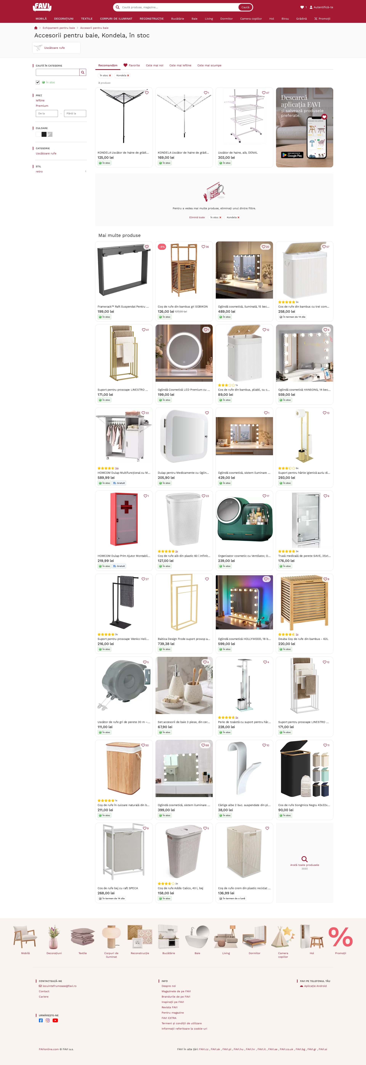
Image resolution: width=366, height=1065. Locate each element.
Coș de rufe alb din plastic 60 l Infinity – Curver (190, 556)
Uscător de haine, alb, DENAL (238, 152)
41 (147, 329)
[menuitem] (41, 18)
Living (226, 953)
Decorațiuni (54, 953)
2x (176, 551)
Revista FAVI (169, 1007)
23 (207, 496)
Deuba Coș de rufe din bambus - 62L (303, 639)
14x (116, 468)
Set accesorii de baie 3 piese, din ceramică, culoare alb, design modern (206, 722)
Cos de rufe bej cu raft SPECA (118, 888)
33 (147, 412)
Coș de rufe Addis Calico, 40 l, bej (180, 888)
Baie (197, 953)
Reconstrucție (140, 953)
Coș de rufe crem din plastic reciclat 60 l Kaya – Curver (255, 888)
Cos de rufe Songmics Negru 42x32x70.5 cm (308, 805)
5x (237, 717)
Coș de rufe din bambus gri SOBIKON (183, 306)
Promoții (340, 953)
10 (267, 745)
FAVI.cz (204, 1049)
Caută (245, 7)
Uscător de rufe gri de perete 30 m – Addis (127, 722)
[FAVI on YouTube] (55, 1020)
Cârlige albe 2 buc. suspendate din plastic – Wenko (252, 805)
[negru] (44, 134)
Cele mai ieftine (180, 65)
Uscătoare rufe (46, 153)
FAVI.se (273, 1049)
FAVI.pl (227, 1049)
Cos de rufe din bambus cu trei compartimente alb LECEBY (318, 306)
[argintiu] (49, 134)
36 (207, 246)
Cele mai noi (154, 65)
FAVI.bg (301, 1049)
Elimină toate (197, 217)
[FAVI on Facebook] (41, 1020)
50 (147, 745)
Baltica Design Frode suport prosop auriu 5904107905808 (196, 639)
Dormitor (254, 953)
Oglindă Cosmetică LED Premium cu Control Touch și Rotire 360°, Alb (204, 389)
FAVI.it (262, 1049)
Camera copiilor (283, 955)
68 (207, 745)
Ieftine (40, 100)
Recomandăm (107, 65)
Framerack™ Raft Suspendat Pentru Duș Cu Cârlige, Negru (137, 306)
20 (267, 246)
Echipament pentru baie (59, 27)
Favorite (134, 65)
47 (267, 92)
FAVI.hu (239, 1049)
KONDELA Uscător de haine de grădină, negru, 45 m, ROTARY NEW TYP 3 (146, 152)
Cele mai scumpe (209, 65)
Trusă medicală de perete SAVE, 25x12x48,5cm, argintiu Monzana (322, 556)
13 (328, 412)
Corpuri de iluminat (111, 955)
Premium (42, 105)
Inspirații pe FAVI (173, 1001)
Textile (83, 953)
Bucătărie (168, 953)
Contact (44, 991)
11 (328, 745)
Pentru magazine (173, 1012)
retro (39, 171)
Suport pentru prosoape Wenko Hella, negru (127, 639)
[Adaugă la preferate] (146, 93)
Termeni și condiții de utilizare (182, 1023)
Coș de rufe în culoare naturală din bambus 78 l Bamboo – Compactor (145, 805)
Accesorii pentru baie (94, 27)
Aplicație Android (315, 985)
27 (147, 579)
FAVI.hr (251, 1049)
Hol (312, 953)
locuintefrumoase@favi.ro (59, 985)
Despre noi (169, 985)
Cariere (43, 996)
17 (268, 496)
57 (327, 246)
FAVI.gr (312, 1049)
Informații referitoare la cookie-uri (184, 1028)
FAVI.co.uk (287, 1049)
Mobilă (25, 953)
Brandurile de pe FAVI (176, 996)
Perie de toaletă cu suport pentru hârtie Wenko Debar (254, 722)
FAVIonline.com (49, 1049)
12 (268, 329)
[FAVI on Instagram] (48, 1020)
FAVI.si (323, 1049)
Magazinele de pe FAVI (176, 991)
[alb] (38, 134)
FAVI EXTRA (169, 1017)
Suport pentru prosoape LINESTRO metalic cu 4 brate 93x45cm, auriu (144, 389)
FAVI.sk (216, 1049)
